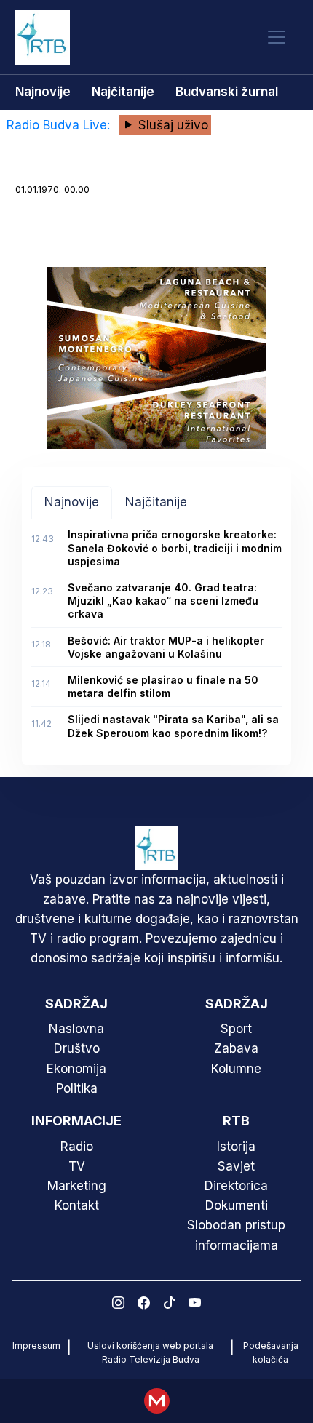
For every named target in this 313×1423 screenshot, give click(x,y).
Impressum (36, 1345)
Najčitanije (123, 91)
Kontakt (77, 1205)
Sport (236, 1028)
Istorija (236, 1146)
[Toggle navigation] (276, 37)
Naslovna (76, 1028)
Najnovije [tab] (71, 502)
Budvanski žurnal (226, 91)
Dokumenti (236, 1205)
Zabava (236, 1048)
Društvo (77, 1048)
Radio (76, 1146)
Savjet (236, 1166)
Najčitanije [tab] (156, 502)
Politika (77, 1088)
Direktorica (236, 1186)
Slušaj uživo (171, 125)
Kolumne (236, 1068)
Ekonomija (76, 1068)
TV (76, 1166)
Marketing (76, 1186)
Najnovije (43, 91)
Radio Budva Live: (60, 125)
